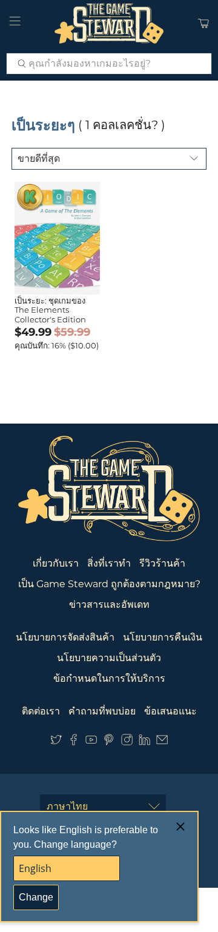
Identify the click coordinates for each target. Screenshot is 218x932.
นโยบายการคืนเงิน (162, 637)
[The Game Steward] (109, 23)
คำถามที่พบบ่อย (102, 711)
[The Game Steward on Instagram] (127, 742)
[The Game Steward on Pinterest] (108, 742)
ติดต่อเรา (41, 711)
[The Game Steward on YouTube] (91, 742)
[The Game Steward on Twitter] (56, 742)
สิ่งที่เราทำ (109, 563)
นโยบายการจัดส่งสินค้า (65, 637)
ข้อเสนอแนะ (170, 711)
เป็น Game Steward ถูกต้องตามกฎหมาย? (109, 584)
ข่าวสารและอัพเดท (109, 604)
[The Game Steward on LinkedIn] (144, 742)
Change (36, 897)
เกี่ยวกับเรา (56, 563)
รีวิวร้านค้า (162, 563)
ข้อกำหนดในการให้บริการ (109, 678)
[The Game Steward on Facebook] (73, 742)
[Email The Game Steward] (162, 742)
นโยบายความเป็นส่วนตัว (109, 658)
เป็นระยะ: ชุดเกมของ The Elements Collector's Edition (50, 310)
